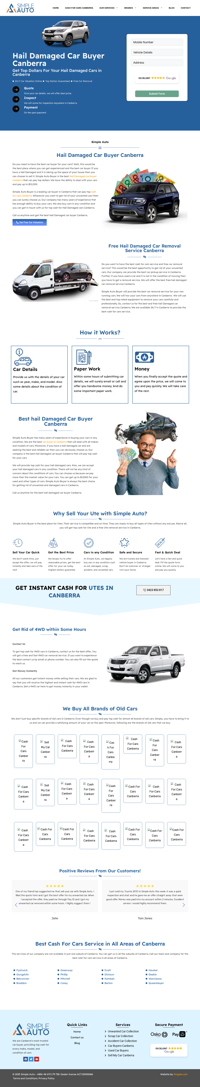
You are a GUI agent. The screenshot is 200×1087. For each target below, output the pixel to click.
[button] (157, 78)
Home (56, 8)
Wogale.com (181, 1074)
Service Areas (151, 8)
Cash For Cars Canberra (79, 8)
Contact (186, 8)
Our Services (107, 8)
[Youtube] (36, 1059)
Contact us (77, 1037)
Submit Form (157, 93)
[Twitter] (31, 1059)
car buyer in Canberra (55, 441)
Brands (128, 8)
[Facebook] (25, 1059)
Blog (172, 8)
